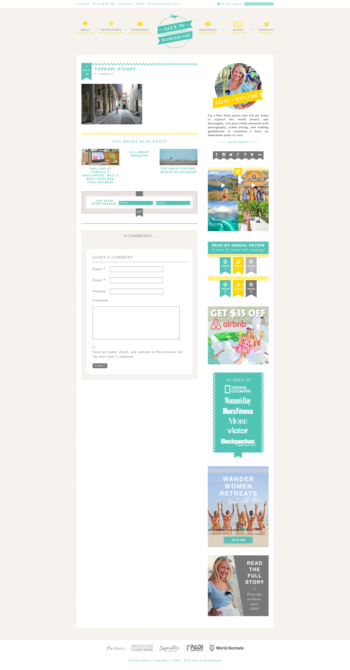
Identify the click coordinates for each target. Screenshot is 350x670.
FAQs (140, 3)
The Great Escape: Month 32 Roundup (178, 170)
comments (104, 73)
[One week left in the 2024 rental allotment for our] (253, 185)
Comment (100, 300)
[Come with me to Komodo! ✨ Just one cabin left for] (223, 185)
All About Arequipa (139, 153)
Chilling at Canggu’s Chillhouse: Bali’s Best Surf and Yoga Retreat (100, 175)
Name (99, 269)
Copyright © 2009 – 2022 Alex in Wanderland (187, 660)
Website (99, 291)
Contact (82, 3)
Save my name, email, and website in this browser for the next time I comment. (137, 354)
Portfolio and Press (164, 3)
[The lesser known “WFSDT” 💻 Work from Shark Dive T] (253, 216)
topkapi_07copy (115, 69)
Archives (126, 3)
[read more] (100, 157)
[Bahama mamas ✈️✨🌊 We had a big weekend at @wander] (223, 216)
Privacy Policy (140, 660)
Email (99, 280)
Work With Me (104, 3)
